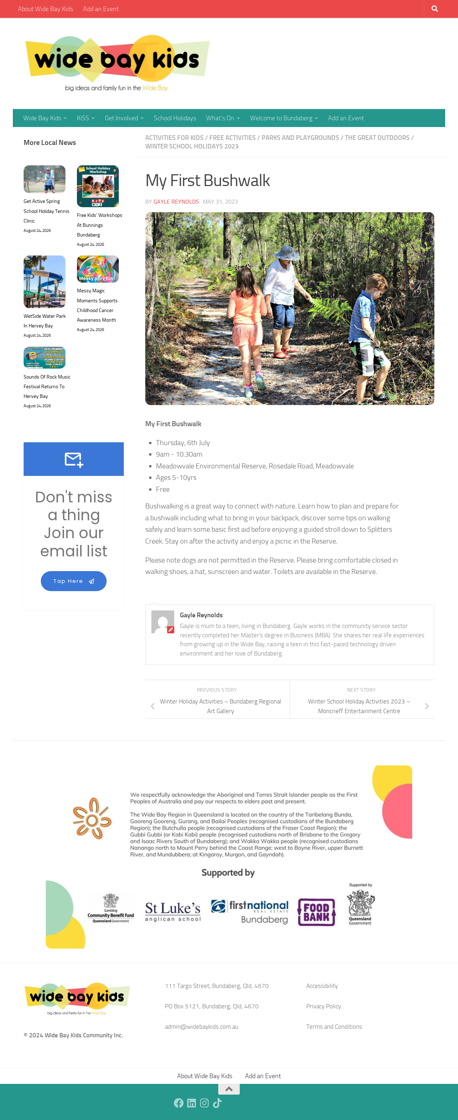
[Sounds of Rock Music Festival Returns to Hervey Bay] (44, 359)
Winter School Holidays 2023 (192, 146)
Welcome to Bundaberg (281, 118)
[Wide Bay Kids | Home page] (117, 63)
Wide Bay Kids (42, 118)
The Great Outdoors (377, 138)
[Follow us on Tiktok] (218, 1103)
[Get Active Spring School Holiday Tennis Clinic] (44, 180)
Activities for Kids (174, 138)
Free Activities (232, 138)
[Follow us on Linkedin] (192, 1103)
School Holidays (175, 118)
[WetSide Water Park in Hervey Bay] (44, 283)
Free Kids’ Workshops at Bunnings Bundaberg (99, 225)
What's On (220, 118)
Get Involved (121, 118)
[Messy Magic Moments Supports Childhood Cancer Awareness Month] (98, 270)
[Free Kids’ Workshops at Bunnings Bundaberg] (98, 187)
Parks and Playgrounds (300, 138)
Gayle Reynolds (176, 201)
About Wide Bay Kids (45, 9)
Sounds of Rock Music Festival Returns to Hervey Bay (47, 386)
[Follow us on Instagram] (205, 1103)
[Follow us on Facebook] (179, 1103)
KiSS (83, 118)
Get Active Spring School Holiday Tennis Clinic (46, 211)
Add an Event (101, 9)
